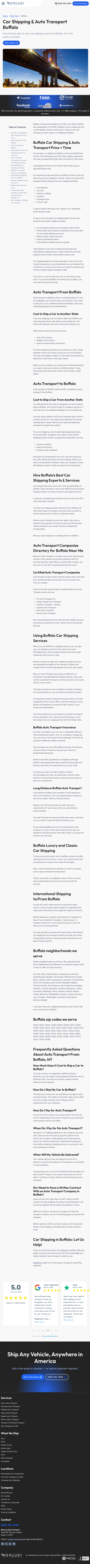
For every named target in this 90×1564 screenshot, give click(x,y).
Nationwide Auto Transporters (12, 1474)
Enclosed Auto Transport (10, 1406)
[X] (6, 1543)
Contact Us (5, 1499)
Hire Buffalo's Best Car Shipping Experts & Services (19, 152)
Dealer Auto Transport (9, 1416)
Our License (5, 1496)
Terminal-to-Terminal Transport (12, 1423)
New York (14, 16)
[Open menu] (3, 4)
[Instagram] (10, 1543)
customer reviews (14, 1539)
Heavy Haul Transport (9, 1413)
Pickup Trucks (6, 1445)
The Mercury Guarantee (10, 1502)
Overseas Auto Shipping (10, 1480)
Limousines (5, 1461)
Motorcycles (5, 1448)
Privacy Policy (6, 1509)
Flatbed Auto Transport (10, 1410)
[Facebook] (2, 1543)
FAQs (3, 1506)
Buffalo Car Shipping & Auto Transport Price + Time (19, 135)
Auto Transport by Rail (9, 1426)
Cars (2, 1438)
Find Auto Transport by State (12, 1477)
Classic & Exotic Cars (9, 1451)
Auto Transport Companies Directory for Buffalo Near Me (18, 160)
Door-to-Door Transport (10, 1419)
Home (5, 16)
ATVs (3, 1455)
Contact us (37, 1263)
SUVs (3, 1442)
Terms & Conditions (8, 1512)
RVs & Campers (7, 1458)
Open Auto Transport (9, 1403)
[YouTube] (14, 1543)
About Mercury (7, 1493)
